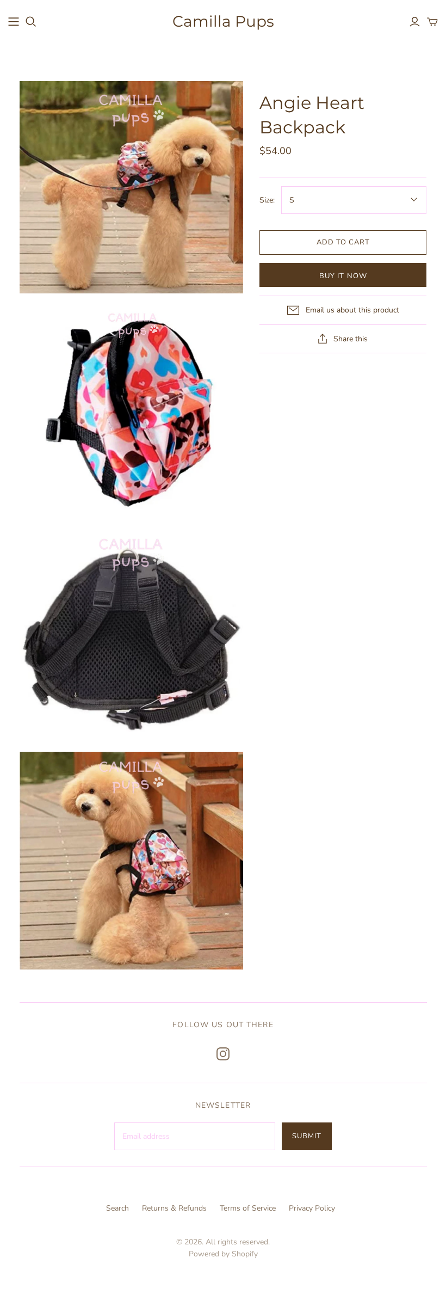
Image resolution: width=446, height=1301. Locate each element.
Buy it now (343, 276)
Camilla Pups (223, 21)
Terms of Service (248, 1208)
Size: (267, 200)
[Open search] (31, 21)
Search (117, 1208)
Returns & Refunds (174, 1208)
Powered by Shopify (223, 1254)
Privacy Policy (312, 1208)
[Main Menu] (13, 21)
